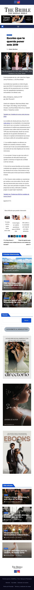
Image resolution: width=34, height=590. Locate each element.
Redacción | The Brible (12, 270)
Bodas (5, 530)
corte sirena (7, 123)
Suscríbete (13, 582)
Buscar (5, 315)
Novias (6, 512)
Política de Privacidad (8, 586)
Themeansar (29, 578)
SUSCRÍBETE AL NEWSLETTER (17, 329)
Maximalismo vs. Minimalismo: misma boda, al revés (16, 535)
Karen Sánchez (13, 49)
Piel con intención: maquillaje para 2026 (13, 284)
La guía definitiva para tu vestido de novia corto (15, 551)
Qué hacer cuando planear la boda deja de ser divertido (16, 517)
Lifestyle (6, 263)
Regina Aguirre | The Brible (13, 287)
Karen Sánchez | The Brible (13, 304)
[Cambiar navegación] (18, 26)
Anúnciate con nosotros (23, 582)
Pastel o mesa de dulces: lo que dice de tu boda (16, 498)
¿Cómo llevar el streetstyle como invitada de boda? (10, 242)
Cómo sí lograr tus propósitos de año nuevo (15, 301)
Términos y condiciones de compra (23, 586)
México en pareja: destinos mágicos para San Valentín (16, 267)
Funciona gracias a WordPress (9, 578)
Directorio (8, 582)
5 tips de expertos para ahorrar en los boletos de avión (23, 242)
